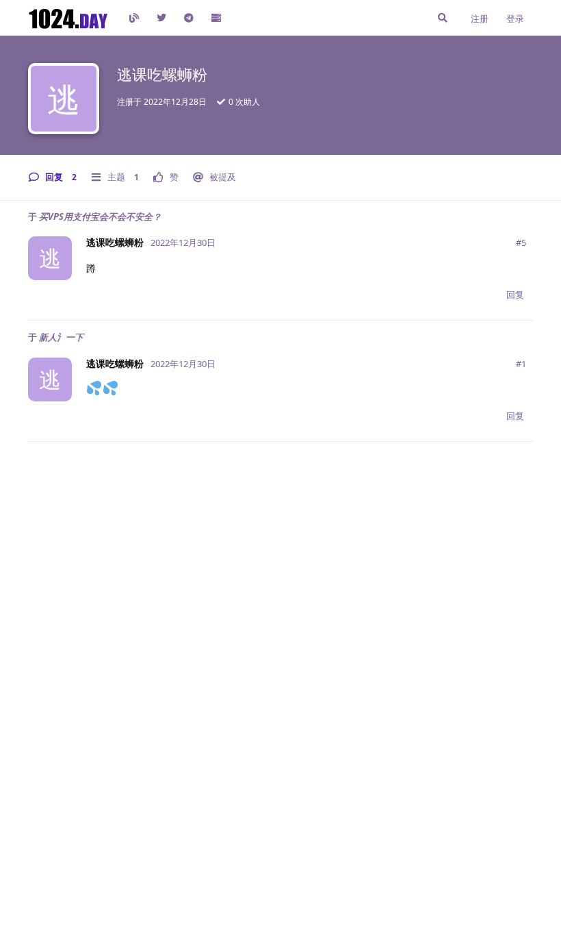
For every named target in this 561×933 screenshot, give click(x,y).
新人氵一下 (61, 337)
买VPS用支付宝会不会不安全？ (100, 216)
